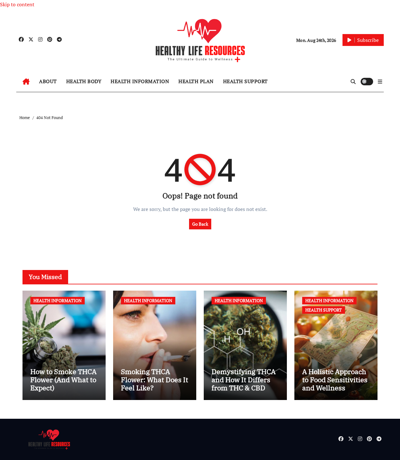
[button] (380, 81)
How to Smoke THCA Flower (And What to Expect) (63, 379)
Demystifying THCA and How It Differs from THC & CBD (244, 379)
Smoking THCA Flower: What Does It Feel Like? (154, 379)
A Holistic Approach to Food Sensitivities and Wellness (335, 379)
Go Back (200, 224)
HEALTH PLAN (196, 81)
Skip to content (17, 4)
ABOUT (48, 81)
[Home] (26, 81)
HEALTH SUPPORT (245, 81)
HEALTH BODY (84, 81)
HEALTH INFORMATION (140, 81)
